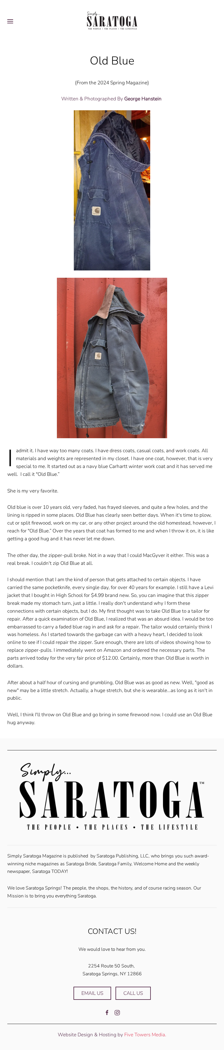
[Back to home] (112, 21)
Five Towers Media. (145, 1034)
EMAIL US (92, 993)
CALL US (133, 993)
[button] (10, 21)
